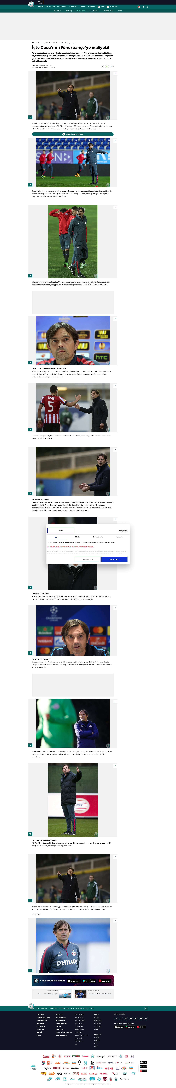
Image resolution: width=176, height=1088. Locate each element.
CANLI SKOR (41, 1026)
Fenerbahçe (81, 11)
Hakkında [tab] (119, 537)
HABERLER (40, 1023)
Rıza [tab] (56, 537)
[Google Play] (89, 981)
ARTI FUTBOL (79, 1041)
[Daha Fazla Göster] (112, 66)
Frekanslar (53, 1008)
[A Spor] (31, 4)
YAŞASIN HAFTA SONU (81, 1035)
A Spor (34, 43)
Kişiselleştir (86, 559)
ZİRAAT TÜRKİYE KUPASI (64, 1032)
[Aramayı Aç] (146, 1008)
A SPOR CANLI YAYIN (43, 1017)
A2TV (96, 1046)
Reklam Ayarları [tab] (98, 537)
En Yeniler (57, 11)
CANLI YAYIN (113, 7)
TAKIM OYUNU (79, 1029)
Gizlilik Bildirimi (76, 1008)
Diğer (120, 11)
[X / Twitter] (121, 1018)
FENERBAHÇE (50, 7)
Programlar (79, 1014)
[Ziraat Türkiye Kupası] (138, 7)
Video (96, 1014)
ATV (95, 1043)
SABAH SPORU (79, 1017)
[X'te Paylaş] (102, 66)
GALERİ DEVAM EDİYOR (74, 134)
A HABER (97, 1040)
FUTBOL (83, 7)
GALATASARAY (61, 7)
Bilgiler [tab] (77, 537)
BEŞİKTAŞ (41, 7)
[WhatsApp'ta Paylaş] (107, 66)
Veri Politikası (64, 1008)
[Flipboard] (136, 1018)
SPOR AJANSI (79, 1023)
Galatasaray (94, 11)
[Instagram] (126, 1018)
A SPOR (96, 1037)
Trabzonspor (108, 11)
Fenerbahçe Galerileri (44, 43)
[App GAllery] (105, 981)
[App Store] (74, 981)
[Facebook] (116, 1018)
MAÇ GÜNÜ (78, 1038)
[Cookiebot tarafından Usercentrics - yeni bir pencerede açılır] (119, 531)
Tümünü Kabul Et (114, 559)
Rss (38, 1008)
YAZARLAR (40, 1029)
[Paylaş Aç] (143, 7)
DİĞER (96, 1029)
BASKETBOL (92, 7)
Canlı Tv (97, 1034)
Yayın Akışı (44, 1008)
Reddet (61, 530)
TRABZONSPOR (73, 7)
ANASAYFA (40, 1014)
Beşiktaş (69, 11)
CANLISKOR (40, 2)
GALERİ (39, 1032)
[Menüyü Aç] (147, 7)
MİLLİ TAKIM (98, 1023)
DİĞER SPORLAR (61, 1035)
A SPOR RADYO (42, 1020)
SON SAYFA (78, 1032)
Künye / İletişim (88, 1008)
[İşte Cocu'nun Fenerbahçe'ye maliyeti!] (72, 95)
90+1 (76, 1044)
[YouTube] (131, 1018)
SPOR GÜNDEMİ (80, 1020)
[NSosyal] (141, 1018)
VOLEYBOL (97, 1026)
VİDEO (103, 7)
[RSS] (146, 1018)
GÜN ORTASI (79, 1026)
